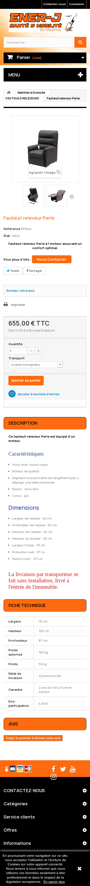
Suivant (71, 196)
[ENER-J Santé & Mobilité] (43, 22)
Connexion (76, 4)
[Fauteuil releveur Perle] (33, 195)
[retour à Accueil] (8, 93)
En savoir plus (54, 882)
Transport (16, 358)
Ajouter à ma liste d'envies (38, 394)
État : (8, 236)
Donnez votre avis (20, 290)
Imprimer (18, 305)
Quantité (15, 344)
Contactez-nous (54, 4)
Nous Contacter (51, 259)
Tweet (14, 271)
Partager (35, 271)
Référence (12, 229)
